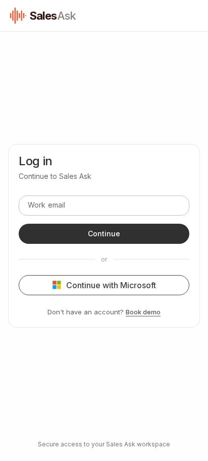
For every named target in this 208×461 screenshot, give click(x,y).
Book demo (143, 312)
